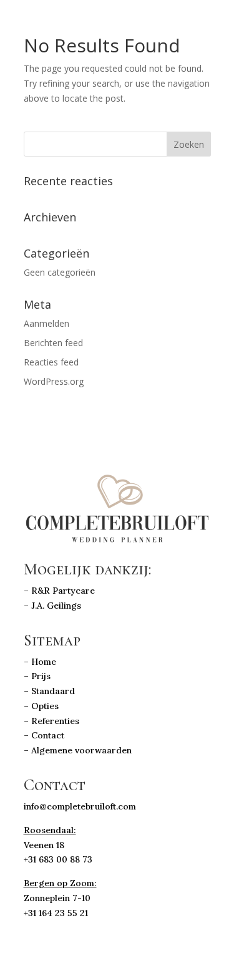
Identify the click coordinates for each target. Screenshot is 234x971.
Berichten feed (53, 343)
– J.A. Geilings (52, 605)
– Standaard (49, 691)
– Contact (45, 735)
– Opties (41, 706)
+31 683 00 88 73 (58, 859)
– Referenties (51, 721)
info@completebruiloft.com (80, 806)
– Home (40, 661)
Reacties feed (51, 362)
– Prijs (37, 676)
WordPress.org (54, 381)
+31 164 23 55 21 (56, 913)
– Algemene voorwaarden (78, 750)
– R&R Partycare (60, 590)
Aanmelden (46, 323)
